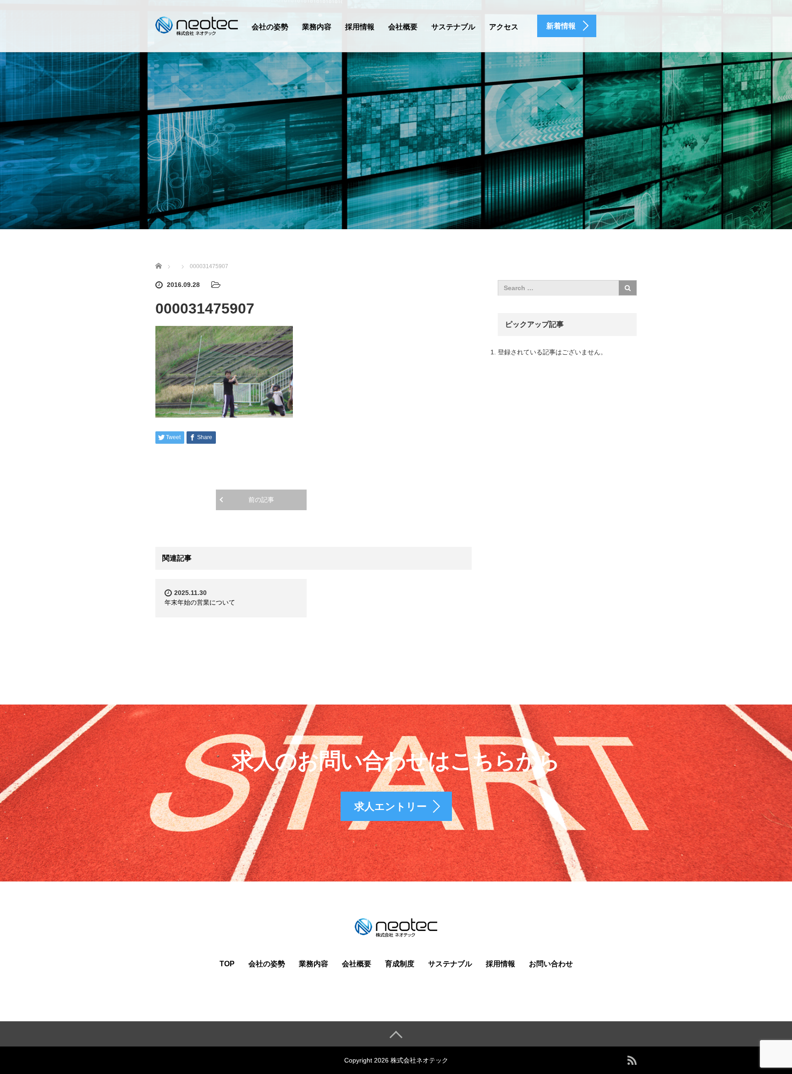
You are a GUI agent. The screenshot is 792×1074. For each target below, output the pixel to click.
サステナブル (453, 27)
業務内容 (316, 27)
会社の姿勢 (270, 27)
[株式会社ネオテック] (196, 25)
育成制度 (399, 964)
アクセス (503, 27)
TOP (227, 964)
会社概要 (403, 27)
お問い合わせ (551, 964)
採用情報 (359, 27)
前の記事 (261, 499)
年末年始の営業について (200, 602)
